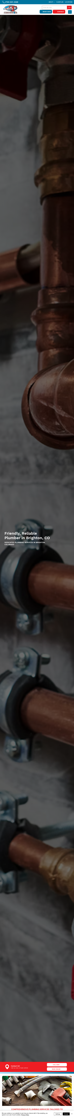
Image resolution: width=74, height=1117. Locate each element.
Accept (66, 1114)
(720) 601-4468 (11, 2)
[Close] (72, 1114)
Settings (58, 1114)
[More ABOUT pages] (54, 2)
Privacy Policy (25, 1115)
